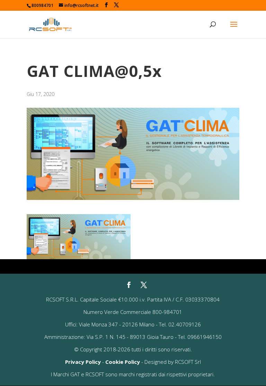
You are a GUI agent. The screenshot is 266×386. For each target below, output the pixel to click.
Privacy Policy (83, 361)
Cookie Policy (122, 361)
